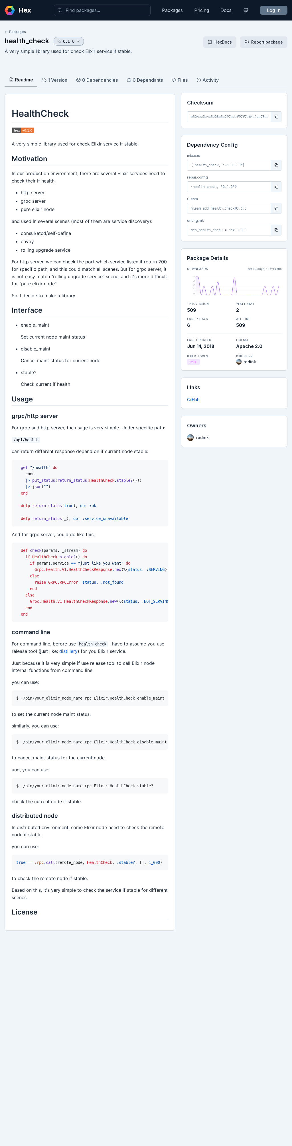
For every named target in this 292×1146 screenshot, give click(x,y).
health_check (27, 41)
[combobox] (102, 10)
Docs (226, 10)
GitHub (193, 399)
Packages (172, 10)
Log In (274, 10)
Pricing (201, 10)
